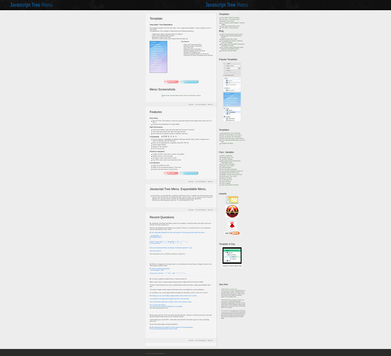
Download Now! (173, 169)
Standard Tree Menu (227, 143)
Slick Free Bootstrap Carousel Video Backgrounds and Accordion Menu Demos (232, 36)
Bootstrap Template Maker (229, 50)
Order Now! (177, 167)
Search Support (225, 183)
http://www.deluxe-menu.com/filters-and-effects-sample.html (167, 254)
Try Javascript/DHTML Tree (185, 200)
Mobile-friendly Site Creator (229, 39)
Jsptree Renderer (226, 167)
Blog (221, 31)
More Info (210, 104)
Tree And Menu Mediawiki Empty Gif (232, 171)
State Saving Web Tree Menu (230, 185)
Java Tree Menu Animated (229, 169)
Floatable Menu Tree (227, 157)
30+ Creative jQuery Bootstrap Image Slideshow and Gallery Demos (232, 48)
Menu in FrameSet (226, 155)
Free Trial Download (201, 104)
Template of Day (227, 244)
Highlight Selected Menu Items (230, 173)
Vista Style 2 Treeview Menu (229, 28)
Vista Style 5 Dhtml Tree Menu (230, 17)
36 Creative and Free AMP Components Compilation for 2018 (233, 44)
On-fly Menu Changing (227, 164)
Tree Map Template (227, 159)
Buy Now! (191, 104)
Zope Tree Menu (226, 181)
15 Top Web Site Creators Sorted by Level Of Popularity (231, 41)
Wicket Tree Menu (226, 178)
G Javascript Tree (226, 179)
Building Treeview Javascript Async (231, 174)
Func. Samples (226, 152)
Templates (224, 14)
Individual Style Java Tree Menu (230, 133)
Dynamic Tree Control (227, 21)
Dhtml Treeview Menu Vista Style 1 (231, 135)
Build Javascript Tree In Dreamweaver (232, 138)
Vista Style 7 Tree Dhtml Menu (230, 19)
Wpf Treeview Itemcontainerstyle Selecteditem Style (231, 161)
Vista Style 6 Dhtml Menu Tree (230, 26)
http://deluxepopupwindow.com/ (159, 308)
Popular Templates (228, 59)
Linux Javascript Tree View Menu (231, 136)
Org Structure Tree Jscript (229, 176)
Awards (222, 193)
